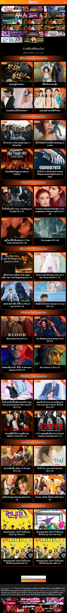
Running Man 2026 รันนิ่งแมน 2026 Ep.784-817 (16, 533)
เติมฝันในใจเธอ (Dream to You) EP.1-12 (50, 305)
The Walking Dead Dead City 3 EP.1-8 (50, 339)
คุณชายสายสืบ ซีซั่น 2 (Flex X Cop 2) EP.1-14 (16, 305)
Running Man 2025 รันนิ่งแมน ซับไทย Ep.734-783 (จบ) (49, 533)
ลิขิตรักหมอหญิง (49, 84)
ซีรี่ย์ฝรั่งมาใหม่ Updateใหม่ (33, 312)
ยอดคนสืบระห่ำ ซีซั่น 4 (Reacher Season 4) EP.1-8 (17, 368)
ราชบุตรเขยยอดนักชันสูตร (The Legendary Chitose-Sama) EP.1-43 (50, 211)
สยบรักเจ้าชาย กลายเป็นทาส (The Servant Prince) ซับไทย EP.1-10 (50, 405)
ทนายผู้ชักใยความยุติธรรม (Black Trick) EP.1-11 (17, 434)
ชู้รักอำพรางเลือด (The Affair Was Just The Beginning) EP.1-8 (17, 276)
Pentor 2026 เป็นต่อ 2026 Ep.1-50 (50, 498)
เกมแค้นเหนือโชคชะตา (17, 110)
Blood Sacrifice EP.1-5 (16, 338)
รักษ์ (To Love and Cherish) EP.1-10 (49, 469)
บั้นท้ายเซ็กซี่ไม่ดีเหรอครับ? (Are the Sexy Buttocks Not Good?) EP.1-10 (17, 405)
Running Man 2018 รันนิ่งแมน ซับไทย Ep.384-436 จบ (16, 562)
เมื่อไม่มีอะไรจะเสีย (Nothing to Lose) (49, 144)
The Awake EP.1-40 (50, 240)
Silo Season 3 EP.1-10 (50, 367)
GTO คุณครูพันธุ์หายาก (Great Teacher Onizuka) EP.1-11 (50, 434)
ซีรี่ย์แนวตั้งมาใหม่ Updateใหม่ (33, 58)
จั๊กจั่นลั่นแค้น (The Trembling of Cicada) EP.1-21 (17, 210)
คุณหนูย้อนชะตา (16, 84)
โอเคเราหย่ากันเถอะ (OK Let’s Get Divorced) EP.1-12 (50, 276)
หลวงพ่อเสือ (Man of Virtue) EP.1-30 (17, 469)
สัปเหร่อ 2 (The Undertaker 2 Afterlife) (16, 144)
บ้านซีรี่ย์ (11, 588)
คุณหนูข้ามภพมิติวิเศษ (49, 110)
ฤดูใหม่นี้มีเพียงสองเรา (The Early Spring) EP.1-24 (17, 241)
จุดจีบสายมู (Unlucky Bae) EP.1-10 (16, 498)
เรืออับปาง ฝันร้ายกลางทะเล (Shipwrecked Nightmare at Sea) (50, 174)
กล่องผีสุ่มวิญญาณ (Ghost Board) (17, 172)
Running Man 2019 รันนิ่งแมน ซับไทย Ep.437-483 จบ (49, 562)
